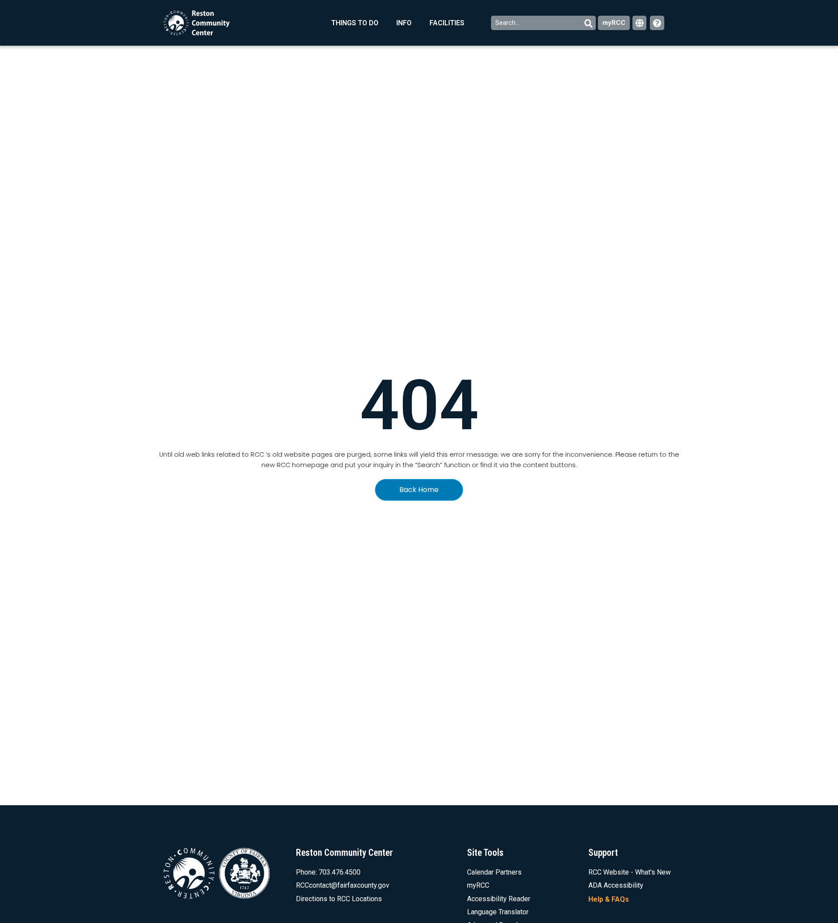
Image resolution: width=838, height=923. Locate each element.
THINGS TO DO (354, 23)
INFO (404, 23)
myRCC (613, 23)
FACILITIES (446, 23)
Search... (508, 23)
